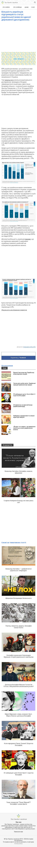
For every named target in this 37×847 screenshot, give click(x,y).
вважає (28, 239)
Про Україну (6, 7)
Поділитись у (18, 357)
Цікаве (27, 7)
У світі (33, 7)
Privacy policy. (18, 843)
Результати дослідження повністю (14, 310)
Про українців (17, 7)
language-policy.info (29, 347)
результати (9, 80)
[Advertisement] (18, 36)
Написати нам (18, 831)
